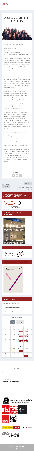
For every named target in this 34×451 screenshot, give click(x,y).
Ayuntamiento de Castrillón (11, 303)
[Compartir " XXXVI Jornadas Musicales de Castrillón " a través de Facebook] (13, 175)
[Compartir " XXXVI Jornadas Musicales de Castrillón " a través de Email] (20, 175)
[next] (22, 322)
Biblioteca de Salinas (9, 312)
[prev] (18, 322)
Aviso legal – (5, 381)
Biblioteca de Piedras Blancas (11, 307)
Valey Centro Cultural (19, 446)
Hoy (13, 322)
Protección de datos (14, 381)
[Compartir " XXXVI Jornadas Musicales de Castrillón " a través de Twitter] (17, 175)
